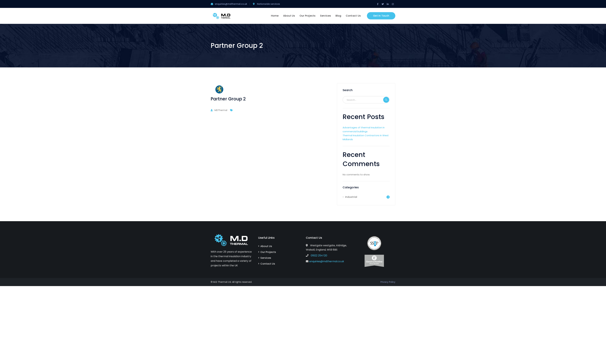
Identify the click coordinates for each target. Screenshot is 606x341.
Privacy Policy (387, 282)
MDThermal (220, 110)
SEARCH (386, 100)
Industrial (351, 197)
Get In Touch (381, 15)
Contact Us (267, 264)
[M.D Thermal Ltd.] (222, 15)
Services (265, 258)
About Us (266, 246)
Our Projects (268, 252)
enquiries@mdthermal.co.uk (326, 261)
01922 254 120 (319, 255)
